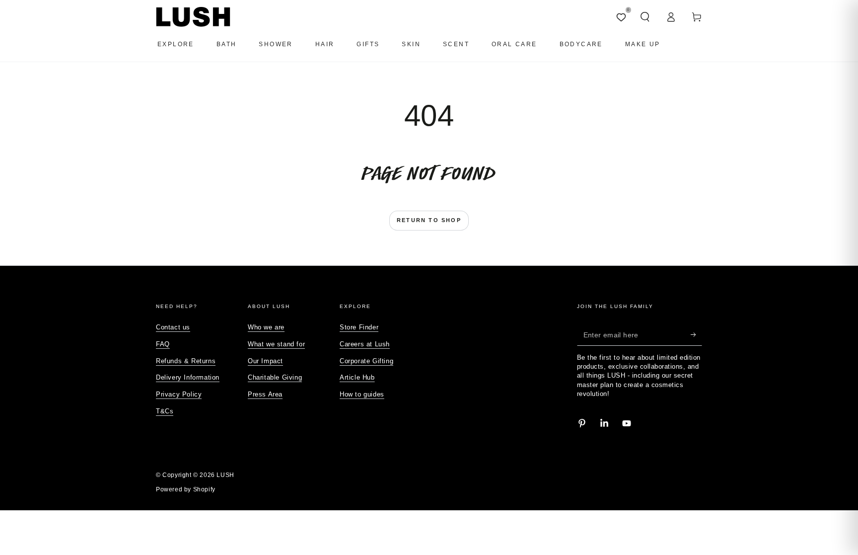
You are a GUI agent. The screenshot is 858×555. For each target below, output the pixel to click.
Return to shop (429, 220)
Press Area (265, 394)
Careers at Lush (365, 344)
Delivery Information (187, 377)
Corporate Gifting (366, 361)
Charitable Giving (275, 377)
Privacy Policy (179, 394)
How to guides (362, 394)
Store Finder (359, 327)
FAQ (163, 344)
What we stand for (276, 344)
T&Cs (164, 411)
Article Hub (357, 377)
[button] (645, 17)
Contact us (173, 327)
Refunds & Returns (185, 361)
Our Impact (265, 361)
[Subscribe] (696, 334)
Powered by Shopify (185, 489)
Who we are (266, 327)
